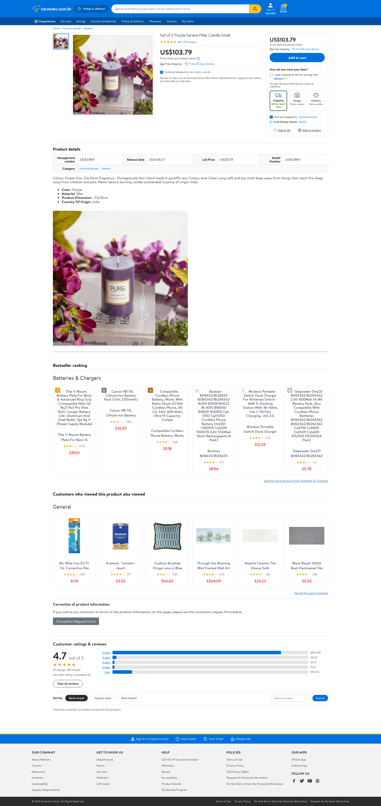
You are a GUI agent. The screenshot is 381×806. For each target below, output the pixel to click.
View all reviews (67, 683)
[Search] (255, 8)
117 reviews (189, 42)
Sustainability (40, 784)
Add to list (284, 130)
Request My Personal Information (247, 778)
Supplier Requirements (46, 790)
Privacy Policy (235, 765)
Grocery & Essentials (103, 21)
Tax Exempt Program (174, 790)
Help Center (188, 739)
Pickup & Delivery (132, 21)
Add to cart (297, 57)
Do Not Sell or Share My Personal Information (254, 784)
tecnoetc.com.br (200, 72)
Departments (47, 21)
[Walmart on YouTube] (309, 781)
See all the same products (311, 593)
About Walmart (41, 759)
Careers (172, 21)
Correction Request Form (75, 621)
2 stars (106, 667)
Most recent (76, 698)
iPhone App (298, 759)
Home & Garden (71, 28)
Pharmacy (155, 21)
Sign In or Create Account (152, 739)
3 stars (106, 662)
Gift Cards (103, 784)
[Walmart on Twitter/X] (301, 781)
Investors (37, 778)
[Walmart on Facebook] (293, 781)
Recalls (166, 772)
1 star (107, 672)
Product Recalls (171, 784)
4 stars (106, 657)
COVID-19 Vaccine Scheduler (180, 759)
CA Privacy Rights (237, 772)
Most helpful (129, 698)
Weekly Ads (243, 739)
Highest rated (102, 698)
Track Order (216, 739)
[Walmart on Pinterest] (317, 781)
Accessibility (169, 778)
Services (66, 21)
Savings (80, 21)
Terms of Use (234, 759)
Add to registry (311, 130)
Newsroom (38, 772)
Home (56, 28)
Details (303, 121)
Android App (299, 765)
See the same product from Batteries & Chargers (296, 481)
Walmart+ (103, 778)
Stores (101, 765)
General (88, 28)
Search (320, 698)
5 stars (106, 652)
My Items (188, 21)
